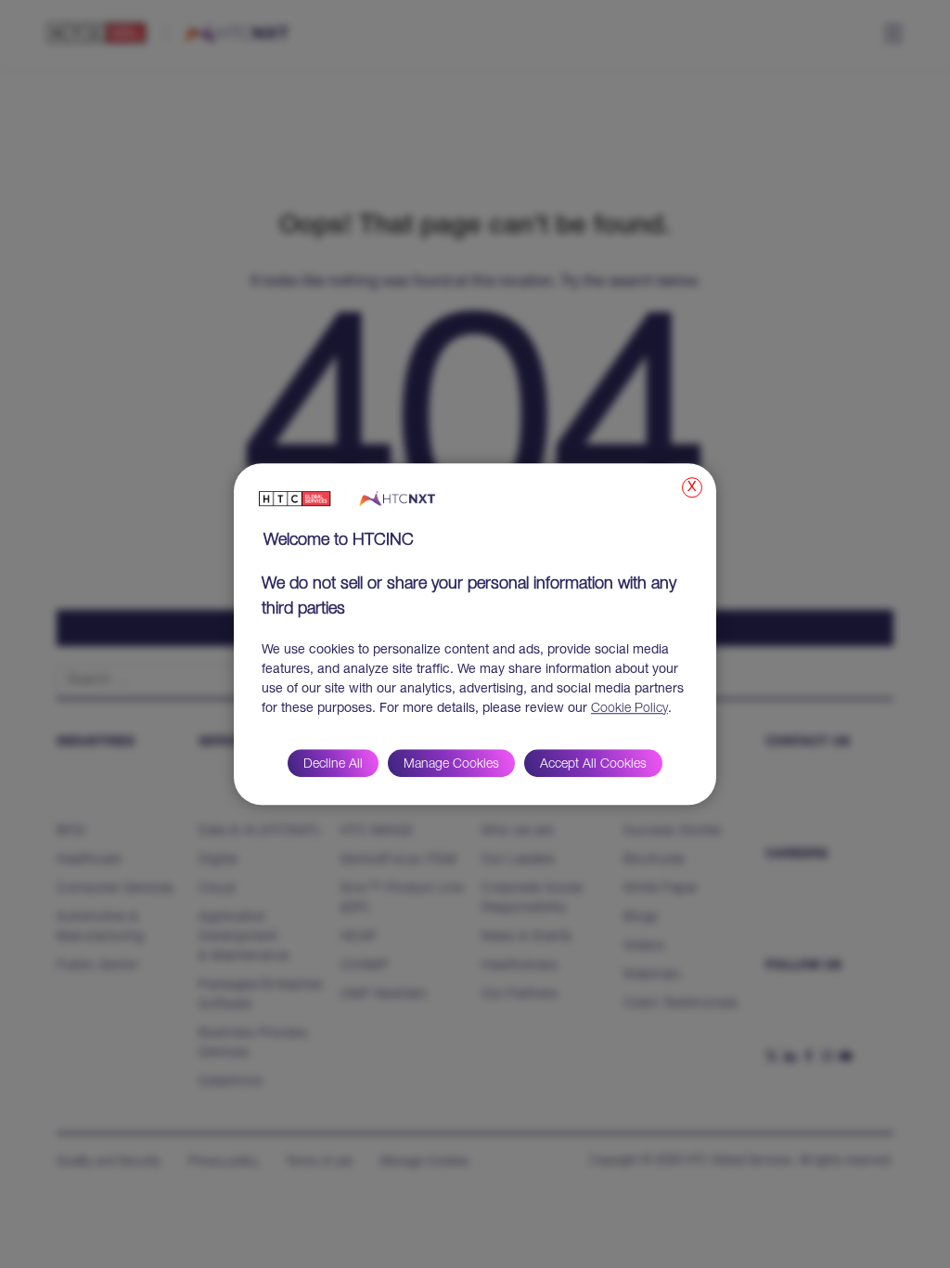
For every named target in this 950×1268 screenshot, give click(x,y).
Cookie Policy (629, 709)
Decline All (333, 764)
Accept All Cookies (593, 764)
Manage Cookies (451, 764)
